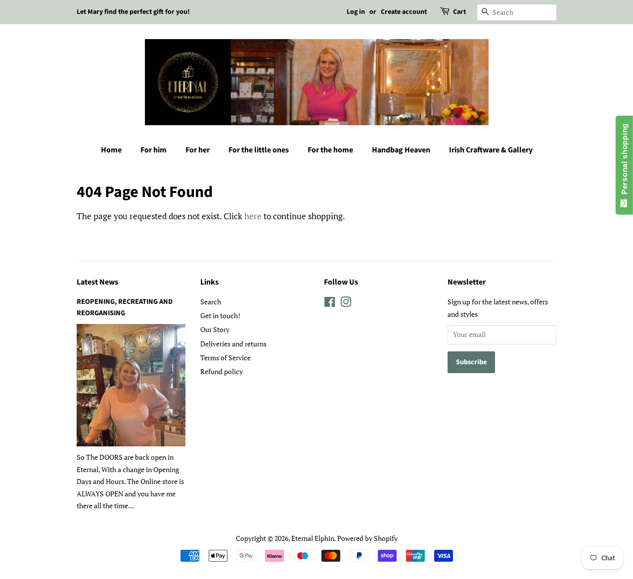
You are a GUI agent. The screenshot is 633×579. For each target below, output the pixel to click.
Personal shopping (624, 161)
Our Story (214, 329)
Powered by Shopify (367, 538)
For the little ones (258, 150)
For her (197, 150)
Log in (356, 12)
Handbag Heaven (401, 150)
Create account (404, 12)
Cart (459, 12)
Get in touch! (220, 315)
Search (210, 301)
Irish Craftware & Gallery (491, 150)
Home (111, 150)
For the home (330, 150)
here (253, 216)
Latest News (97, 282)
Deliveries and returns (233, 343)
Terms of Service (225, 357)
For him (153, 150)
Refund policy (221, 371)
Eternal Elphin (312, 538)
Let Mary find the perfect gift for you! (133, 12)
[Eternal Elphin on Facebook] (329, 303)
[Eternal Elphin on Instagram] (345, 303)
